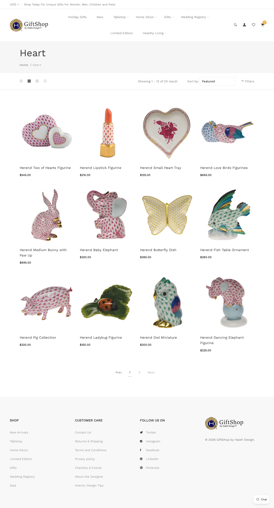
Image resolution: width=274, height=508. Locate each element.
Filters (249, 81)
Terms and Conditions (91, 450)
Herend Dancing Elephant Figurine (222, 340)
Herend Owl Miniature (158, 337)
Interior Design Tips (89, 485)
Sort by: (193, 81)
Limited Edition (122, 33)
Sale (13, 485)
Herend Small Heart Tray (160, 168)
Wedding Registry (193, 17)
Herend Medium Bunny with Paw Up (43, 252)
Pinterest (152, 468)
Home (24, 64)
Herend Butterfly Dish (158, 250)
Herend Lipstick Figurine (100, 168)
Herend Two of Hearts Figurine (45, 168)
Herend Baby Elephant (99, 250)
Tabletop (119, 17)
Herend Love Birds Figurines (224, 168)
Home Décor (145, 17)
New (100, 17)
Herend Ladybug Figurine (101, 337)
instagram (153, 441)
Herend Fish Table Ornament (224, 250)
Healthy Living (153, 33)
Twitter (151, 432)
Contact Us (83, 432)
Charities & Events (88, 468)
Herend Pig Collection (38, 337)
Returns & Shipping (89, 441)
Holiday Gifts (77, 17)
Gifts (167, 17)
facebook (152, 450)
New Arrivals (19, 432)
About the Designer (89, 476)
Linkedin (152, 459)
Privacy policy (85, 459)
